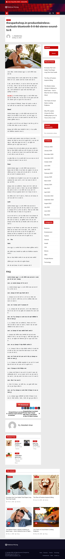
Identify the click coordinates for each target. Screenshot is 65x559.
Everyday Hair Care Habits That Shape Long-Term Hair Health (50, 70)
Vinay (34, 448)
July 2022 (47, 207)
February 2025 (48, 173)
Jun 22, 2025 (36, 446)
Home (41, 552)
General (46, 239)
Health (46, 243)
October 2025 (48, 162)
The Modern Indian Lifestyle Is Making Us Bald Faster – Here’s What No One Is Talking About (51, 90)
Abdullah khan (18, 36)
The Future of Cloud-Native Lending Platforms (50, 103)
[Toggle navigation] (50, 13)
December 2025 (48, 154)
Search (47, 47)
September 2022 (49, 199)
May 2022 (47, 215)
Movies (46, 251)
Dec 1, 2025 (11, 533)
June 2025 (47, 165)
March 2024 (47, 180)
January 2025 (48, 177)
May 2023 (47, 188)
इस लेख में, (10, 95)
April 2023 (47, 192)
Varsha (17, 448)
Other (17, 441)
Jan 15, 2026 (18, 446)
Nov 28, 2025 (39, 533)
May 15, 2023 (18, 459)
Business (47, 228)
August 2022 (47, 203)
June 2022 (47, 211)
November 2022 (48, 196)
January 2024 (48, 184)
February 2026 (48, 146)
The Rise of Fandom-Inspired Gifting (43, 497)
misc (45, 247)
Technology (47, 262)
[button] (53, 13)
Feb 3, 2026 (11, 501)
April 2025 (47, 169)
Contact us (56, 555)
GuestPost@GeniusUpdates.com (12, 555)
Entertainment (48, 232)
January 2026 (48, 150)
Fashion (46, 236)
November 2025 (48, 158)
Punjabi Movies (48, 258)
